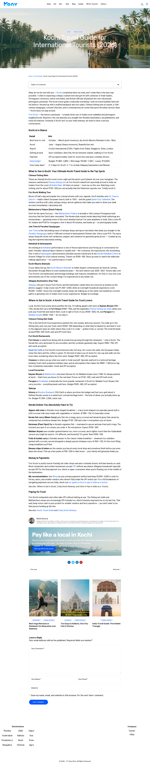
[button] (118, 85)
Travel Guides (78, 32)
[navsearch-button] (142, 4)
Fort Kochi (33, 114)
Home (30, 76)
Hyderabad (7, 735)
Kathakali (47, 247)
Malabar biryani (35, 315)
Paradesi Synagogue (38, 233)
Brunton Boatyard (46, 392)
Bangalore (7, 745)
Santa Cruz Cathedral (101, 199)
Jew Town (33, 230)
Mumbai (7, 731)
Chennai (20, 745)
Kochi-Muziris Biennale (60, 268)
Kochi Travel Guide (45, 510)
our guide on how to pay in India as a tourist (88, 482)
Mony (55, 476)
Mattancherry (51, 374)
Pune (31, 740)
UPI (74, 466)
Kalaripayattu (46, 253)
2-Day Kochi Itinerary (67, 510)
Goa (31, 735)
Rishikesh (36, 620)
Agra (31, 745)
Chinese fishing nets (57, 182)
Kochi (69, 32)
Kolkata (68, 620)
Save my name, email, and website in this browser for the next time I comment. (67, 695)
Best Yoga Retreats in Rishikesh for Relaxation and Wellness (42, 626)
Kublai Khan (57, 185)
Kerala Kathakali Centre (107, 253)
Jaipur (31, 731)
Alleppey (32, 285)
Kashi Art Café (35, 350)
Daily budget (35, 161)
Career (132, 731)
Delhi (20, 731)
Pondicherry (7, 740)
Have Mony (72, 761)
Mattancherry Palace (68, 213)
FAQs (132, 734)
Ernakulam (43, 381)
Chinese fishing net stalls (100, 309)
